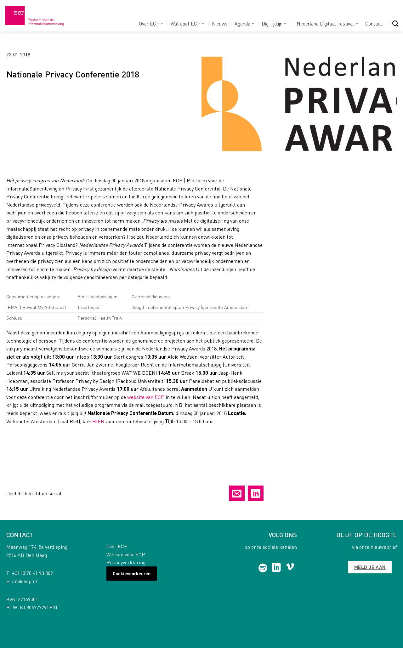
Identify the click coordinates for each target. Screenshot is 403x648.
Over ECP (149, 23)
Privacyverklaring (125, 562)
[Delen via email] (237, 493)
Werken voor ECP (125, 554)
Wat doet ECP (186, 23)
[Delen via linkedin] (256, 493)
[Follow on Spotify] (263, 568)
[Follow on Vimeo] (290, 568)
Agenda (242, 23)
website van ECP (145, 397)
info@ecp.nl (24, 581)
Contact (373, 23)
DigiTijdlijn (272, 23)
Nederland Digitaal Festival (325, 23)
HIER (98, 421)
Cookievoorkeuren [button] (131, 573)
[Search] (395, 23)
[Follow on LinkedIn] (276, 568)
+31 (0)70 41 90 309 (32, 573)
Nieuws (220, 23)
